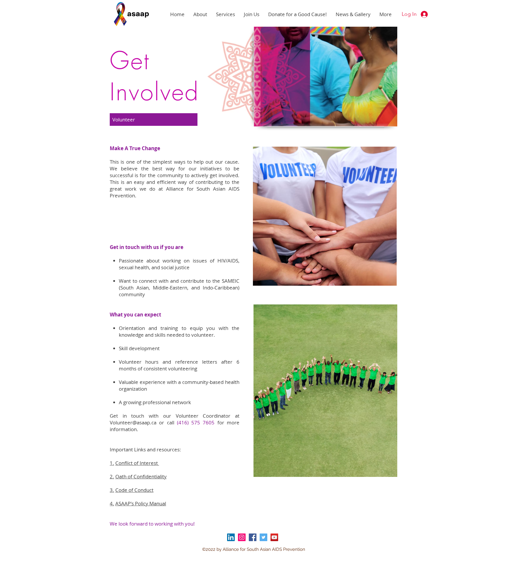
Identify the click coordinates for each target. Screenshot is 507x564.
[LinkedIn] (231, 537)
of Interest (137, 463)
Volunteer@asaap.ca (133, 422)
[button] (200, 14)
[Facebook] (252, 537)
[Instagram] (242, 537)
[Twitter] (263, 537)
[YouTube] (274, 537)
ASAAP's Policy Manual (140, 503)
